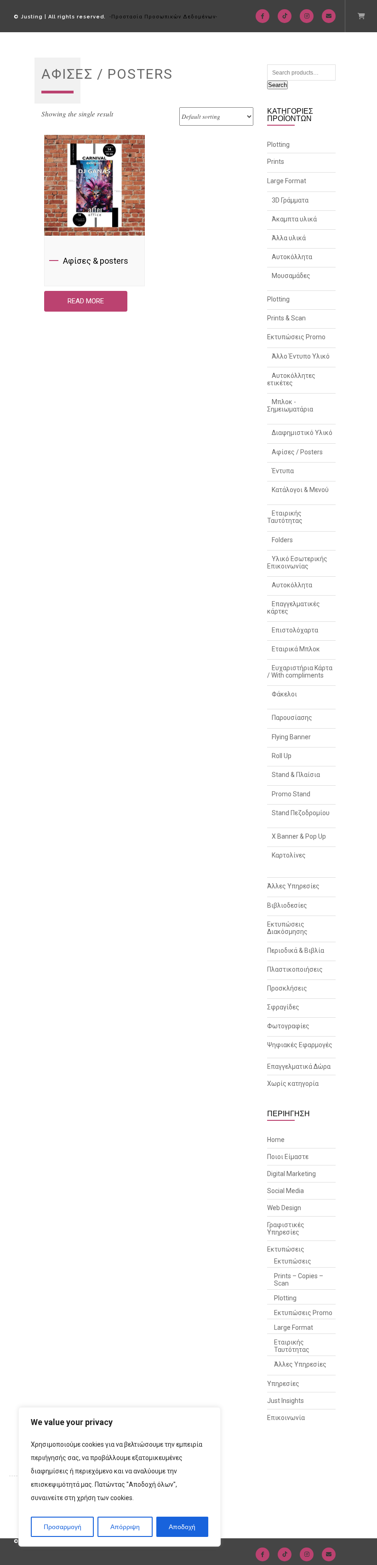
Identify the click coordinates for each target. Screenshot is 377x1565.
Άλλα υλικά (289, 238)
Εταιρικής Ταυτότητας (285, 517)
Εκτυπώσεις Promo (296, 337)
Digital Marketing (291, 1173)
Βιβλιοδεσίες (287, 905)
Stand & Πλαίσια (296, 774)
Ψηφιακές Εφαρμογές (299, 1045)
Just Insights (285, 1400)
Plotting (278, 144)
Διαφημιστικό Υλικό (302, 432)
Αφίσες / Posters (297, 452)
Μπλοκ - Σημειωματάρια (290, 405)
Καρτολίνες (289, 855)
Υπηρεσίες (283, 1383)
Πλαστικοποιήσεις (295, 969)
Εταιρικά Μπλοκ (296, 649)
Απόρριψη (125, 1526)
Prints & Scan (286, 318)
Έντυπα (283, 471)
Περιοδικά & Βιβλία (295, 950)
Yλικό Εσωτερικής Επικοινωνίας (297, 562)
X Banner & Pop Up (299, 836)
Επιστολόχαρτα (295, 630)
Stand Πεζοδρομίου (301, 813)
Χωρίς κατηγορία (293, 1083)
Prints (275, 161)
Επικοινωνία (286, 1417)
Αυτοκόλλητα (292, 257)
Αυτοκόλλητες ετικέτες (291, 379)
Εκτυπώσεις (285, 1249)
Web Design (284, 1207)
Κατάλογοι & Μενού (300, 489)
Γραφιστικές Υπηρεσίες (285, 1228)
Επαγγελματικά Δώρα (299, 1066)
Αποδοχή (182, 1526)
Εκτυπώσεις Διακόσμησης (287, 928)
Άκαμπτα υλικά (294, 219)
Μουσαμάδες (291, 275)
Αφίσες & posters (95, 261)
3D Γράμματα (290, 200)
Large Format (286, 181)
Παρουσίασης (292, 717)
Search (277, 84)
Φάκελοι (284, 694)
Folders (282, 540)
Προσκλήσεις (287, 988)
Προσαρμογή (62, 1526)
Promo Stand (291, 794)
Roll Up (281, 755)
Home (276, 1139)
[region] (119, 1477)
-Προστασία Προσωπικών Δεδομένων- (163, 17)
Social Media (285, 1190)
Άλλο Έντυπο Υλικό (301, 356)
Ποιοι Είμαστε (287, 1156)
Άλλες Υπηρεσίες (293, 886)
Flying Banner (291, 737)
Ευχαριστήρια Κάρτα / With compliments (299, 671)
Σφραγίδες (283, 1007)
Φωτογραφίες (288, 1026)
